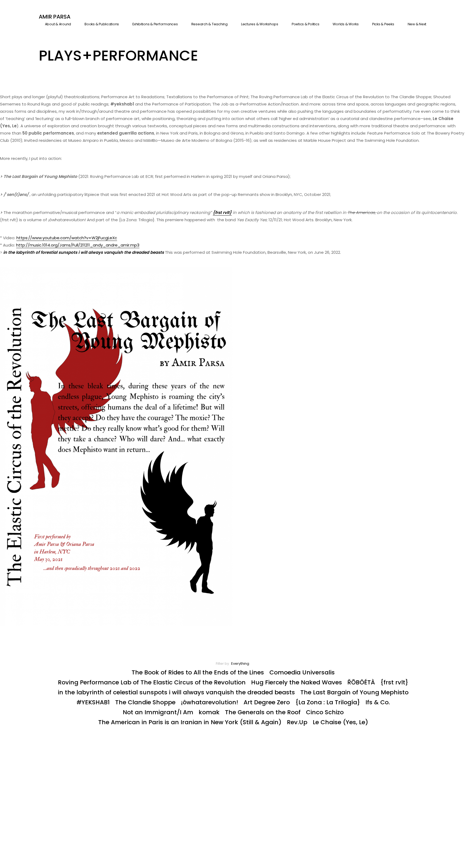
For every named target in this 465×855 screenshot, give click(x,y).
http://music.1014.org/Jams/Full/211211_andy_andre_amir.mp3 (77, 245)
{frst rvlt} (222, 212)
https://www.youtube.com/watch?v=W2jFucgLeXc (66, 238)
